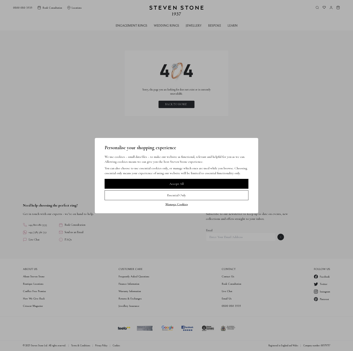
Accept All (176, 184)
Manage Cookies (176, 204)
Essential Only (176, 195)
